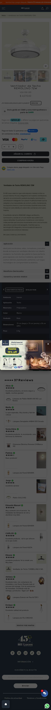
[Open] (6, 704)
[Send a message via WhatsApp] (47, 706)
